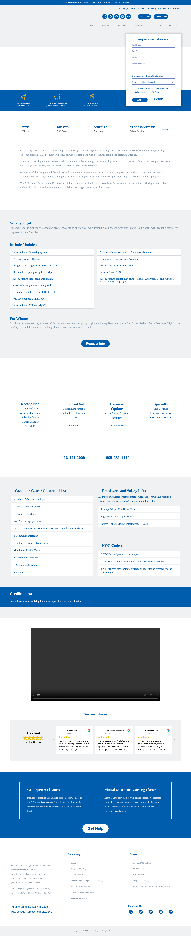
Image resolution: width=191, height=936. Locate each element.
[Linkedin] (122, 16)
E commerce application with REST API (33, 292)
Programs (105, 25)
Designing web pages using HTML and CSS (35, 265)
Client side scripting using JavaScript (32, 272)
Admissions (121, 25)
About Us (157, 25)
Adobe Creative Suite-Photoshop (117, 265)
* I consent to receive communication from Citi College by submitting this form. (152, 90)
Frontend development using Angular (119, 258)
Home (92, 25)
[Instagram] (110, 16)
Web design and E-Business (27, 258)
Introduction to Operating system (30, 252)
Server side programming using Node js (33, 285)
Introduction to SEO (110, 272)
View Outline (137, 131)
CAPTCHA (158, 99)
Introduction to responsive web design (32, 278)
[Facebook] (116, 16)
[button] (144, 16)
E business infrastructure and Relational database (126, 252)
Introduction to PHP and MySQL (29, 305)
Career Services (140, 25)
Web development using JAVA (28, 298)
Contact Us (172, 25)
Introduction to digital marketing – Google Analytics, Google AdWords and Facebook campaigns (137, 280)
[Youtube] (128, 16)
